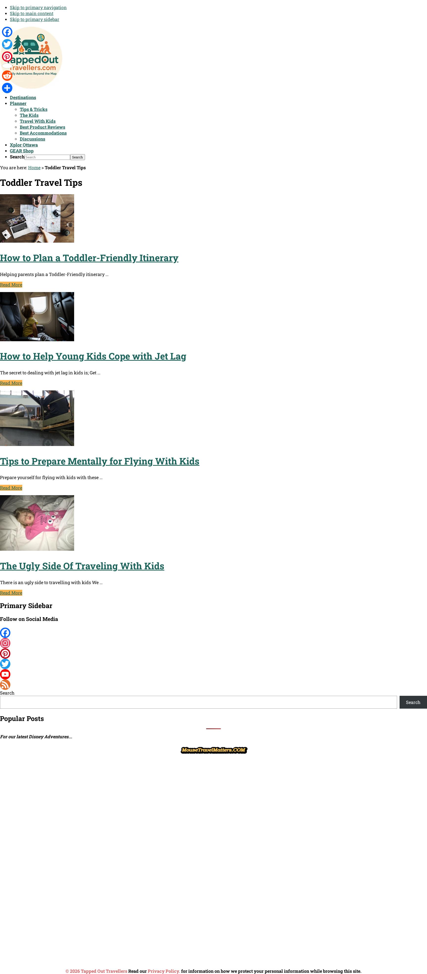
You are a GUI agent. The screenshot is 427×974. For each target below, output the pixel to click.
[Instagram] (213, 643)
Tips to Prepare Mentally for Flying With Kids (99, 461)
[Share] (7, 88)
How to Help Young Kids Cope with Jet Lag (93, 356)
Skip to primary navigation (38, 7)
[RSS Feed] (213, 684)
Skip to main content (31, 13)
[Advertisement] (37, 830)
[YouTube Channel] (213, 674)
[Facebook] (213, 633)
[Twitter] (213, 664)
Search (17, 157)
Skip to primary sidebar (34, 19)
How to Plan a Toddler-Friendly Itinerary (89, 258)
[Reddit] (7, 75)
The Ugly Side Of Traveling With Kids (82, 566)
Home (34, 167)
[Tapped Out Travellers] (31, 87)
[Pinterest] (213, 653)
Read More (11, 285)
